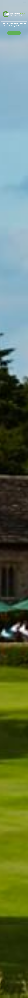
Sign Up (14, 33)
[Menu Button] (24, 2)
